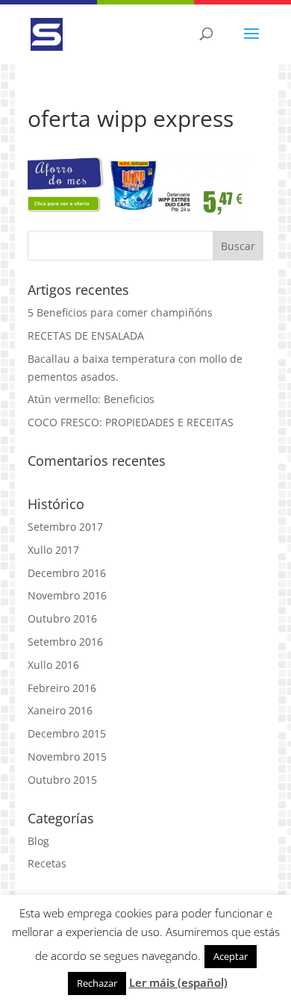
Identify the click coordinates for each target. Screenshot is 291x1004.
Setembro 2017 (65, 527)
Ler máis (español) (178, 982)
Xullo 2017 (53, 550)
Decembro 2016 (67, 573)
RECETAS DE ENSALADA (86, 335)
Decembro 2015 (67, 733)
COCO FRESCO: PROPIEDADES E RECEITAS (131, 422)
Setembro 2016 (65, 641)
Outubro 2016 (62, 618)
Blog (38, 841)
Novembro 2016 (67, 595)
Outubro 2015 (62, 780)
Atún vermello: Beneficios (91, 399)
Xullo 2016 (53, 665)
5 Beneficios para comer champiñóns (120, 312)
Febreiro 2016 (62, 688)
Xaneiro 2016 (60, 710)
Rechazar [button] (97, 983)
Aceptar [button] (230, 956)
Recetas (47, 863)
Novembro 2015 (67, 756)
